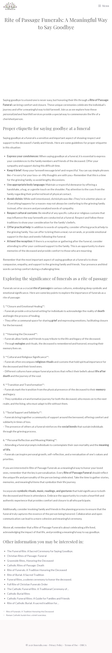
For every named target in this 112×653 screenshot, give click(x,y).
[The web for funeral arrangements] (10, 6)
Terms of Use (71, 645)
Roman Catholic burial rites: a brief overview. (26, 615)
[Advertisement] (56, 60)
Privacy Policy (56, 645)
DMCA (83, 645)
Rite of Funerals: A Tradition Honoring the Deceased (30, 611)
